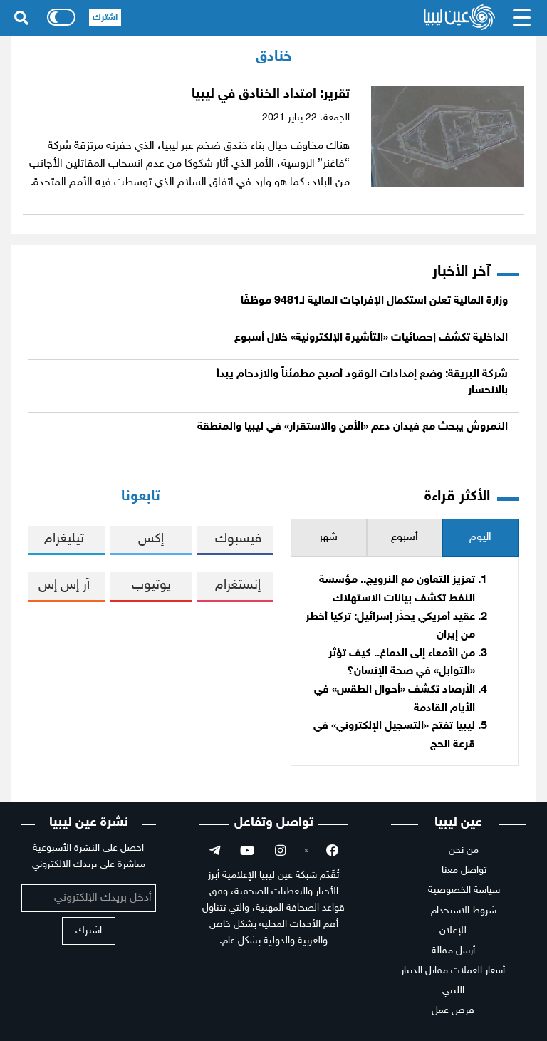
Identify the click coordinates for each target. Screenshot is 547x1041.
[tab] (480, 538)
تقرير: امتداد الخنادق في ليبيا (271, 94)
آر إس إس (64, 585)
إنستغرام (238, 585)
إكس (151, 539)
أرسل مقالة (453, 951)
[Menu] (522, 18)
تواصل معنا (464, 870)
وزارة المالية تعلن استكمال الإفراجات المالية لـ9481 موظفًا (374, 301)
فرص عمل (453, 1011)
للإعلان (453, 931)
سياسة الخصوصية (464, 890)
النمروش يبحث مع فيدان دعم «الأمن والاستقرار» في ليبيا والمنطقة (352, 427)
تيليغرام (64, 539)
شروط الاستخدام (463, 911)
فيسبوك (238, 539)
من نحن (464, 850)
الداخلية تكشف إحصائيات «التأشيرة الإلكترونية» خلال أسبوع (371, 338)
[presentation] (480, 538)
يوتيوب (151, 585)
